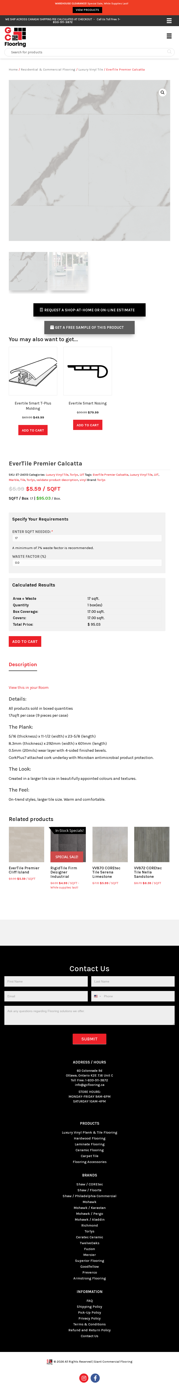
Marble (14, 480)
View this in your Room (29, 687)
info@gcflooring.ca (89, 1085)
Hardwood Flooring (89, 1138)
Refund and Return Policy (89, 1330)
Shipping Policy (89, 1306)
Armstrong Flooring (89, 1278)
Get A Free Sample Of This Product (89, 327)
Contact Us (89, 1336)
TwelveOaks (89, 1243)
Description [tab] (23, 664)
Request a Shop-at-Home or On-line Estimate (89, 310)
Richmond (89, 1225)
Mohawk (89, 1202)
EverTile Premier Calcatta (110, 475)
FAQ (89, 1301)
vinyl (83, 480)
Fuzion (89, 1249)
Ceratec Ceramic (89, 1237)
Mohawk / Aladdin (90, 1219)
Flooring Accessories (90, 1162)
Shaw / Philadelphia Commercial (89, 1196)
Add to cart (25, 641)
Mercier (89, 1255)
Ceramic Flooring (90, 1150)
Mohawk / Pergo (89, 1214)
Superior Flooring (89, 1261)
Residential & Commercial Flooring (48, 69)
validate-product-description (57, 480)
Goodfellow (89, 1266)
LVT (82, 475)
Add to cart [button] (33, 430)
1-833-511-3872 (96, 1080)
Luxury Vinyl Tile (90, 69)
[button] (163, 92)
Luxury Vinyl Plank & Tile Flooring (89, 1132)
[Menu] (169, 20)
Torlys (74, 475)
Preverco (89, 1272)
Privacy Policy (89, 1318)
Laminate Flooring (90, 1144)
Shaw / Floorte (89, 1190)
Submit (89, 1039)
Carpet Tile (89, 1156)
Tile (22, 480)
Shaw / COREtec (89, 1184)
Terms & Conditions (89, 1324)
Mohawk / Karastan (90, 1208)
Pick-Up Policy (89, 1312)
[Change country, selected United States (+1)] (97, 996)
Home (13, 69)
